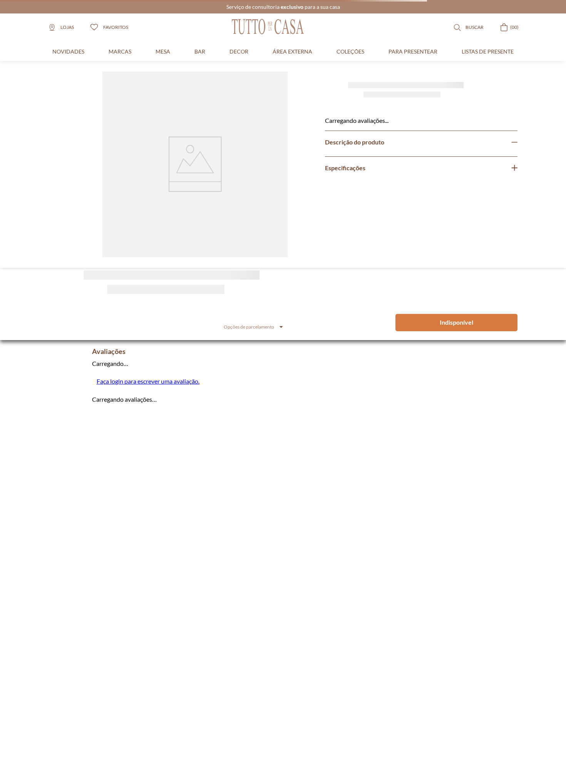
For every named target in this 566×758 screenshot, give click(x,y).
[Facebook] (74, 617)
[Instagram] (54, 617)
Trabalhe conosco (266, 658)
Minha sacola (202, 667)
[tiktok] (114, 617)
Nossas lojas (260, 676)
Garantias (326, 667)
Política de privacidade (339, 658)
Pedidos (197, 658)
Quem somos (261, 649)
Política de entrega (334, 649)
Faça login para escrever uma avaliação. (148, 381)
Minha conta (201, 649)
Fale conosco (261, 667)
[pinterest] (94, 617)
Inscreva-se (363, 501)
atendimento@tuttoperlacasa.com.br (97, 578)
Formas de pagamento (338, 676)
